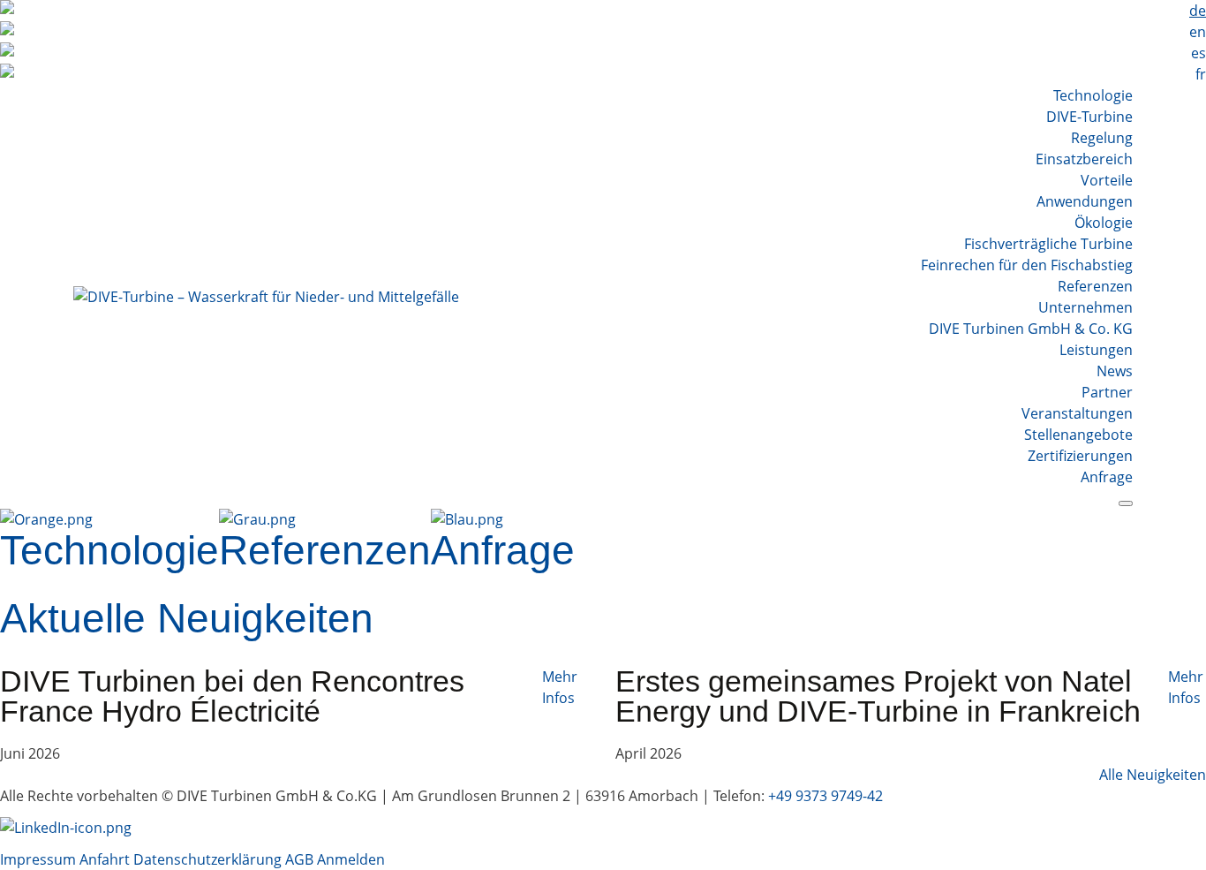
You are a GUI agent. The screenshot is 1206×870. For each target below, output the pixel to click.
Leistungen (1096, 349)
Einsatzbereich (1084, 159)
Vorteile (1107, 180)
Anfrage (1107, 477)
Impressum (38, 859)
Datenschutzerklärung (209, 859)
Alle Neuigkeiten (1152, 774)
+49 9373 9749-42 (825, 796)
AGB (299, 859)
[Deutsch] (603, 10)
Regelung (1102, 138)
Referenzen (1095, 286)
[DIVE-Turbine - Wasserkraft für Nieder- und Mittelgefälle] (266, 296)
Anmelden (351, 859)
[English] (603, 31)
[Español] (603, 53)
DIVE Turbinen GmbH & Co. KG (1031, 328)
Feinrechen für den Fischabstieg (1027, 265)
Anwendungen (1084, 201)
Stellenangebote (1078, 434)
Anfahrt (104, 859)
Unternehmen (1085, 307)
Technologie (1093, 95)
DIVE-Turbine (1089, 116)
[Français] (603, 74)
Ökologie (1103, 222)
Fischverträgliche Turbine (1048, 243)
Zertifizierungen (1080, 455)
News (1115, 371)
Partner (1107, 392)
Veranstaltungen (1077, 413)
